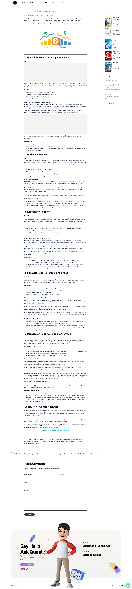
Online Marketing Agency (35, 443)
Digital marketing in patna (47, 441)
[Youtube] (27, 569)
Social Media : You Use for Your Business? (55, 430)
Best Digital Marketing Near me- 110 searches (64, 439)
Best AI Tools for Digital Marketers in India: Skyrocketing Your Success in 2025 (112, 89)
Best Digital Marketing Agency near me (39, 439)
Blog (52, 15)
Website (26, 482)
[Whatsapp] (128, 585)
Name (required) (28, 474)
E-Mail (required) (60, 474)
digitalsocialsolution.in (42, 15)
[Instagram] (24, 569)
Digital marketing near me (62, 441)
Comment (26, 490)
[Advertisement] (56, 72)
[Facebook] (22, 569)
